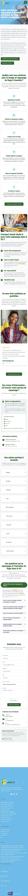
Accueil (2, 19)
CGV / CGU (3, 885)
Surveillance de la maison (6, 819)
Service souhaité (5, 681)
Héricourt (7, 423)
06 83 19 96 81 (8, 63)
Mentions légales (4, 871)
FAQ (2, 837)
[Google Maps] (16, 794)
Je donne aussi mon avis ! (14, 374)
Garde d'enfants (4, 821)
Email (3, 662)
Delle (6, 425)
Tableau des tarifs (5, 831)
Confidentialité (4, 876)
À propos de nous (5, 833)
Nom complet (5, 655)
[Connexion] (22, 3)
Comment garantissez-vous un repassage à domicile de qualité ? (12, 625)
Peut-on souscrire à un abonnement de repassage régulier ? (11, 618)
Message (4, 688)
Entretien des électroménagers (7, 811)
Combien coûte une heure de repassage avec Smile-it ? (13, 584)
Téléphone (4, 668)
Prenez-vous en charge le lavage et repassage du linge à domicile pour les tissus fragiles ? (13, 607)
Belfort (6, 419)
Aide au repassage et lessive (7, 804)
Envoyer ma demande (14, 704)
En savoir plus (7, 267)
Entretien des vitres (5, 809)
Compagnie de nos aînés (6, 815)
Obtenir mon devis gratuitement (10, 58)
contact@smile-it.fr (9, 720)
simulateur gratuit (15, 596)
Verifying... (15, 700)
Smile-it (2, 787)
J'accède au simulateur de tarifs (14, 204)
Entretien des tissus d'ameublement (8, 813)
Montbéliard (8, 421)
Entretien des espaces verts (7, 808)
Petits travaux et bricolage (7, 806)
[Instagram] (14, 794)
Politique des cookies (5, 880)
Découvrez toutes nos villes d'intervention (14, 428)
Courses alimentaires (5, 817)
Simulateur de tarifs (5, 829)
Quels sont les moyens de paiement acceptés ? (13, 613)
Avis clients (3, 835)
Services (8, 19)
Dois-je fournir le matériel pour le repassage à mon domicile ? (13, 631)
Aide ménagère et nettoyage (7, 802)
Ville (3, 675)
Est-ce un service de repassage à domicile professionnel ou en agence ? (12, 601)
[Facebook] (11, 794)
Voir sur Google (7, 363)
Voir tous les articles (5, 863)
